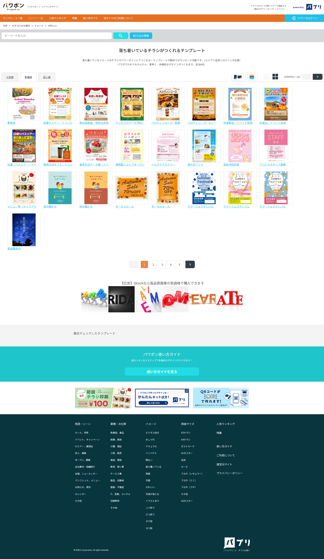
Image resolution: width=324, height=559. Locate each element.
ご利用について (226, 455)
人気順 (10, 77)
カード (184, 466)
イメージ (39, 25)
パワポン (13, 6)
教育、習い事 (117, 466)
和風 (148, 473)
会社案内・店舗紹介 (85, 466)
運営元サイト (224, 464)
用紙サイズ (187, 424)
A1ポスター (187, 453)
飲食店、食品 (117, 432)
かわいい (150, 487)
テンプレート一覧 (12, 18)
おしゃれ (150, 439)
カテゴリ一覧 (35, 18)
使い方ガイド (90, 18)
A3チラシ (185, 432)
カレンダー (80, 494)
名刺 (183, 459)
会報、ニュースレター (86, 473)
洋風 (148, 480)
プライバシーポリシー (230, 473)
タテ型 (149, 521)
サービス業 (116, 473)
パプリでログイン (304, 18)
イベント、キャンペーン (87, 439)
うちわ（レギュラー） (192, 473)
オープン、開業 (82, 459)
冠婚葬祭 (114, 500)
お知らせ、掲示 (83, 487)
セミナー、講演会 (84, 446)
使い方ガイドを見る (162, 371)
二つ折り (150, 507)
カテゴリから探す (21, 25)
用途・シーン (83, 424)
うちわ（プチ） (189, 487)
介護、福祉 (116, 446)
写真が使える (152, 494)
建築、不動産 (117, 487)
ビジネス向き (152, 432)
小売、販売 (116, 453)
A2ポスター (187, 500)
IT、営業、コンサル (120, 494)
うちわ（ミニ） (189, 480)
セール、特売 (81, 432)
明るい (149, 459)
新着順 (28, 77)
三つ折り (150, 514)
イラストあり (152, 500)
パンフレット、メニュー (87, 480)
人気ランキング (57, 18)
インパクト (151, 453)
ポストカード (188, 446)
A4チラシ (185, 439)
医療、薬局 (116, 439)
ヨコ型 (149, 528)
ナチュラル (151, 446)
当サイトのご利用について (118, 18)
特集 (74, 18)
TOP (5, 25)
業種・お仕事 (118, 424)
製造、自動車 (117, 480)
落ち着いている (153, 466)
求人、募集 (80, 453)
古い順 (46, 77)
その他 (78, 500)
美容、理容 (116, 459)
